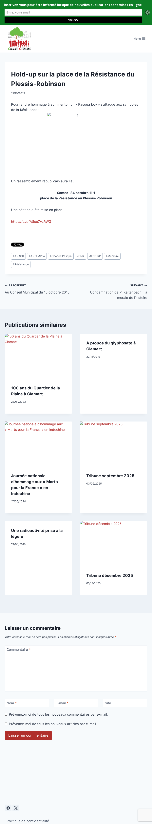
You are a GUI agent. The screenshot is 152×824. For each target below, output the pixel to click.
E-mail (62, 703)
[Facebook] (8, 808)
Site (108, 703)
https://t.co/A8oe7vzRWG (31, 222)
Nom (12, 703)
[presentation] (38, 356)
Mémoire (112, 256)
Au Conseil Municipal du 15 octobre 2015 (37, 289)
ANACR (18, 256)
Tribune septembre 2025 (110, 475)
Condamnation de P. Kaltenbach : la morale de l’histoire (118, 292)
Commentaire (19, 650)
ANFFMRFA (37, 256)
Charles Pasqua (61, 256)
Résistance (21, 264)
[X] (15, 808)
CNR (80, 256)
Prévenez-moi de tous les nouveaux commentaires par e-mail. (58, 714)
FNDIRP (95, 256)
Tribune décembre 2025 (109, 575)
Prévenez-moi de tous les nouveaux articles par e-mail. (53, 724)
